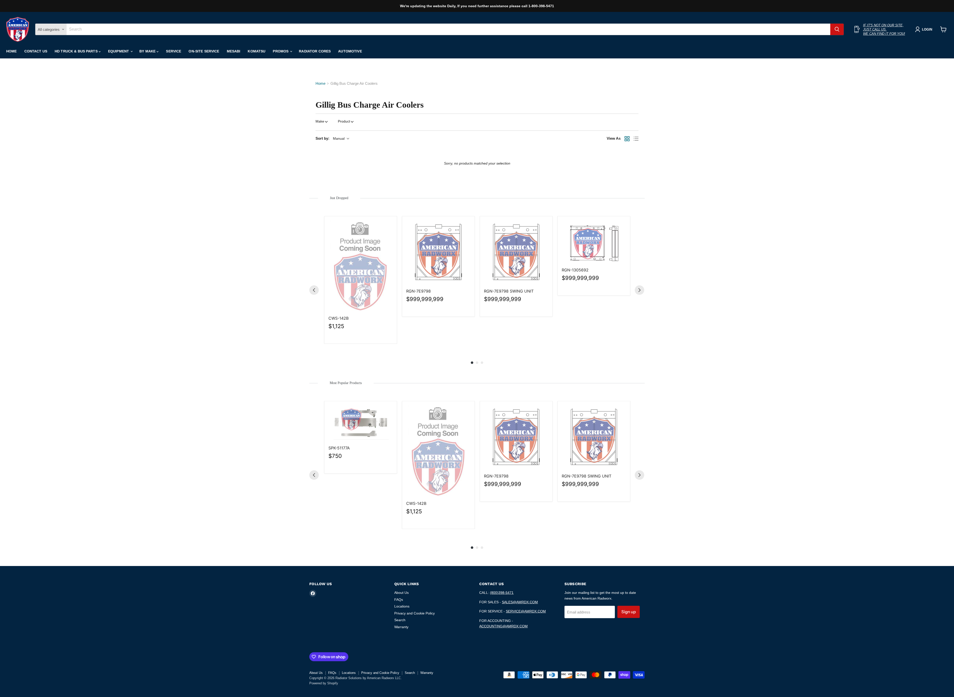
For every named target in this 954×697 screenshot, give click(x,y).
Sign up (628, 611)
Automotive (350, 51)
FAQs (398, 600)
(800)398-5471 (502, 593)
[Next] (639, 290)
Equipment (119, 51)
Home (11, 51)
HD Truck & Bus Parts (77, 51)
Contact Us (35, 51)
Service (173, 51)
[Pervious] (314, 290)
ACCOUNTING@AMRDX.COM (503, 626)
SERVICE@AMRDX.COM (526, 611)
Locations (401, 606)
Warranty (401, 627)
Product (344, 121)
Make (320, 121)
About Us (401, 593)
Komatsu (256, 51)
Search (399, 620)
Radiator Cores (315, 51)
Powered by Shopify (323, 683)
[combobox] (448, 29)
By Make (148, 51)
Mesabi (233, 51)
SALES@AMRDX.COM (520, 602)
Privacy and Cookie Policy (414, 613)
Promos (281, 51)
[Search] (837, 29)
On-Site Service (204, 51)
